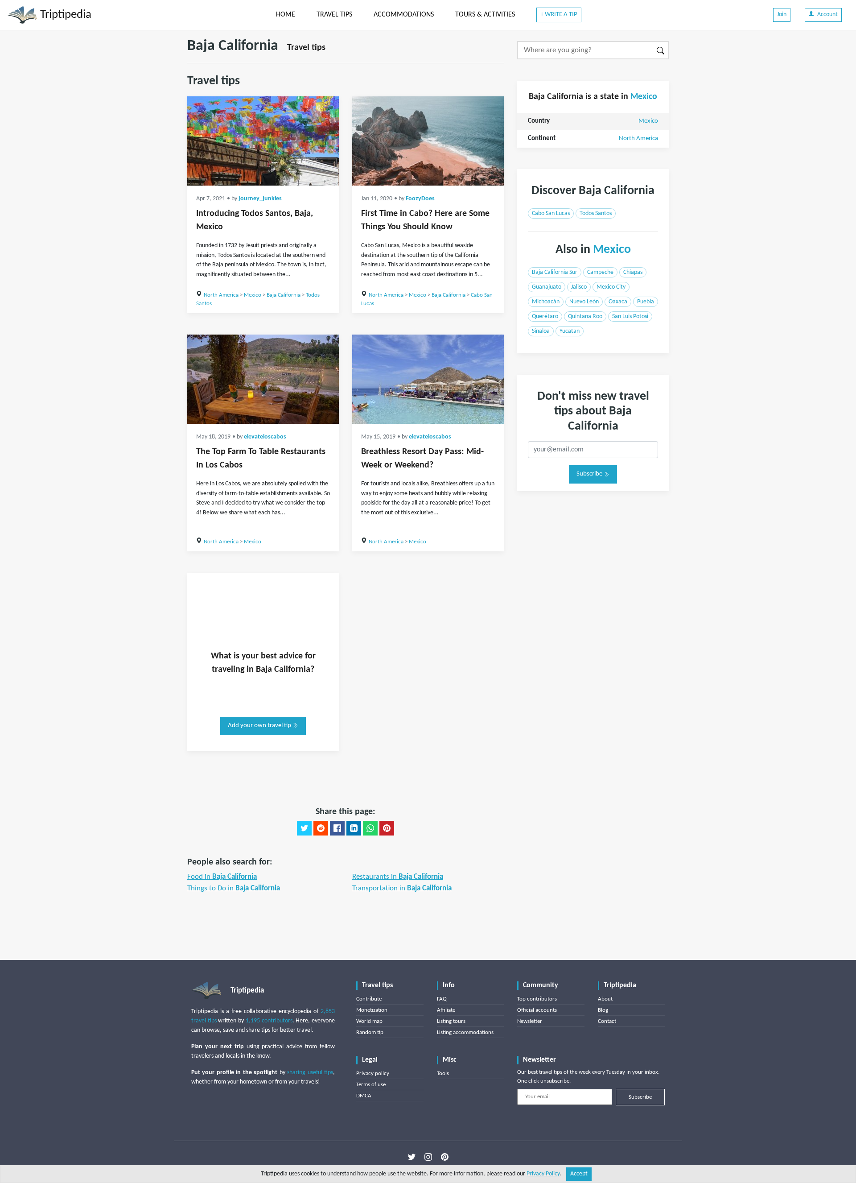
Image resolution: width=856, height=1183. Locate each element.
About (605, 999)
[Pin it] (386, 828)
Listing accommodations (465, 1032)
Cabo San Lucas (551, 213)
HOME (285, 14)
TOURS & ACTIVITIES (485, 14)
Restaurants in (397, 877)
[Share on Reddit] (320, 828)
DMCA (363, 1096)
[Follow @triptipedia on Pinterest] (444, 1156)
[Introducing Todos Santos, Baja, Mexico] (263, 141)
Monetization (371, 1010)
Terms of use (371, 1085)
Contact (607, 1021)
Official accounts (537, 1010)
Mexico (252, 295)
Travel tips (306, 47)
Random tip (369, 1032)
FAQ (442, 999)
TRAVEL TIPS (334, 14)
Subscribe (590, 474)
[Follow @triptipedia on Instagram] (428, 1156)
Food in (222, 877)
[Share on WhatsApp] (370, 828)
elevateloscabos (265, 437)
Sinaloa (541, 331)
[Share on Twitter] (304, 828)
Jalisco (579, 287)
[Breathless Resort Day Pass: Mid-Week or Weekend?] (428, 379)
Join (781, 14)
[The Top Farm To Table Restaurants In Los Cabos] (263, 379)
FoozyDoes (420, 199)
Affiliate (446, 1010)
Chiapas (632, 272)
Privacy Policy (543, 1174)
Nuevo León (584, 302)
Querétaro (545, 316)
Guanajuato (546, 287)
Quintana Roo (585, 316)
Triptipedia (64, 15)
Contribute (369, 999)
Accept (579, 1174)
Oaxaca (618, 302)
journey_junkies (260, 199)
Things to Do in (233, 888)
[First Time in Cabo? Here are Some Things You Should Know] (428, 141)
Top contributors (537, 999)
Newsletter (529, 1021)
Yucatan (570, 331)
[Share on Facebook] (337, 828)
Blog (603, 1010)
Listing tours (451, 1021)
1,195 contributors (269, 1021)
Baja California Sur (554, 272)
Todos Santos (596, 213)
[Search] (661, 50)
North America (221, 295)
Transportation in (402, 888)
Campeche (600, 272)
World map (369, 1021)
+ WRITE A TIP (558, 14)
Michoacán (546, 302)
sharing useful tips (310, 1072)
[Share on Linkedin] (353, 828)
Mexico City (611, 287)
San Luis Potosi (630, 316)
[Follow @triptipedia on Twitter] (411, 1156)
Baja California (283, 295)
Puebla (645, 302)
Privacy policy (372, 1073)
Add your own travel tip (260, 725)
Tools (443, 1073)
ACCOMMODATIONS (404, 14)
